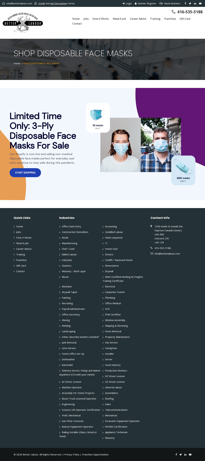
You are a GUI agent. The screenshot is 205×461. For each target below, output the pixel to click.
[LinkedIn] (195, 3)
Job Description (58, 3)
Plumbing (110, 297)
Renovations (112, 265)
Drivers (109, 254)
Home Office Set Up (73, 353)
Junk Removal (69, 342)
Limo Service (69, 348)
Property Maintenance (117, 336)
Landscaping (68, 331)
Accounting (111, 226)
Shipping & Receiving (116, 325)
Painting (66, 297)
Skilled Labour (69, 254)
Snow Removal (113, 331)
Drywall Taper (69, 292)
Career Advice (138, 19)
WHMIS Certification (116, 426)
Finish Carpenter (114, 237)
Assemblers (111, 393)
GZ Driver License (115, 381)
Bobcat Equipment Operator (77, 426)
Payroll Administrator (73, 308)
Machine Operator (72, 387)
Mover (65, 276)
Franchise (170, 19)
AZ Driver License (71, 381)
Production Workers (116, 370)
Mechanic (67, 286)
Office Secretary (71, 314)
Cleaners (66, 265)
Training (155, 19)
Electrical (110, 286)
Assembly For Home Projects (78, 393)
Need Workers (172, 3)
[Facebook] (185, 3)
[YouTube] (200, 3)
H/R (107, 308)
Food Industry (113, 364)
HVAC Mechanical (71, 415)
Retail (65, 237)
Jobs (86, 19)
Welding (66, 325)
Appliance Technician (116, 432)
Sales (108, 404)
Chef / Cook (68, 248)
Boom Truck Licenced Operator (79, 398)
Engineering (68, 404)
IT (106, 243)
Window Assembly (115, 320)
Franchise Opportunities (95, 454)
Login (128, 3)
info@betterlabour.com (19, 3)
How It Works (101, 19)
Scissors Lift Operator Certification (81, 409)
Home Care (111, 248)
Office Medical (113, 303)
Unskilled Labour (114, 232)
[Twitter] (190, 3)
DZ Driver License (115, 376)
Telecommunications (116, 409)
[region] (102, 144)
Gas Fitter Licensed (72, 421)
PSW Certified (112, 314)
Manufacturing (69, 243)
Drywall (109, 271)
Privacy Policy (71, 454)
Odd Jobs (67, 260)
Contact (77, 23)
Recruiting (67, 303)
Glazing (66, 320)
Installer (109, 353)
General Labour (113, 387)
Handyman (111, 348)
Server (108, 359)
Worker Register (146, 3)
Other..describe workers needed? (80, 336)
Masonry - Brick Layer (74, 271)
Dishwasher (68, 359)
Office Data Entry (71, 226)
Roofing (109, 398)
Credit (41, 3)
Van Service (111, 342)
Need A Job (119, 19)
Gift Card (185, 19)
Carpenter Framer (115, 292)
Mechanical (111, 415)
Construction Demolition (75, 232)
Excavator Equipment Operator (122, 421)
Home (76, 19)
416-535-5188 (190, 11)
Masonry (110, 437)
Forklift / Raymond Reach (119, 260)
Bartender (67, 364)
